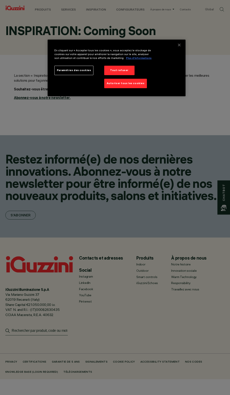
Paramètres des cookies (74, 70)
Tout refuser (119, 70)
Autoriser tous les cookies (126, 83)
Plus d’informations (139, 58)
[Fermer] (179, 45)
